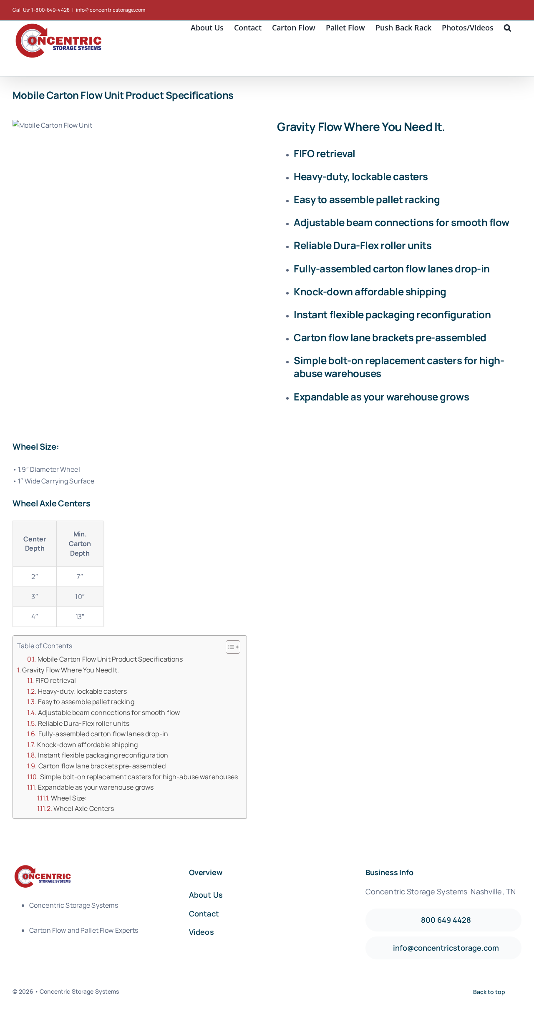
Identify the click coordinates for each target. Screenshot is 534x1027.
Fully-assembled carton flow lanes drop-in (103, 733)
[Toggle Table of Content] (228, 647)
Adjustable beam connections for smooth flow (109, 712)
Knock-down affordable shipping (87, 744)
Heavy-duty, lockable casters (82, 691)
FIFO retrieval (55, 680)
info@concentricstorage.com (110, 9)
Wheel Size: (69, 798)
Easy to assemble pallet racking (86, 701)
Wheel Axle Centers (83, 808)
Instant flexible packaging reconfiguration (103, 755)
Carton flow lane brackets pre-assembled (102, 765)
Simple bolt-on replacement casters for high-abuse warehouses (139, 776)
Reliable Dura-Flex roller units (83, 723)
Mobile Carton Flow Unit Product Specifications (110, 659)
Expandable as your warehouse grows (96, 787)
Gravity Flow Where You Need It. (70, 670)
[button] (507, 26)
